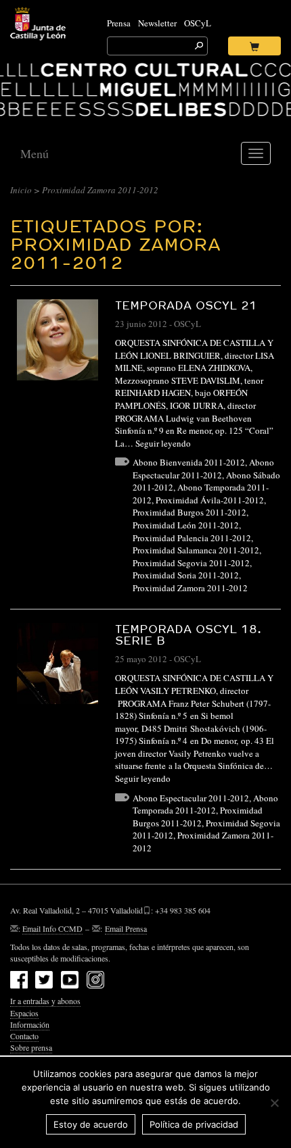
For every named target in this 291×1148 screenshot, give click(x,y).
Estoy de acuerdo (90, 1124)
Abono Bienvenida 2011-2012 (189, 462)
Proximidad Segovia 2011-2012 (191, 563)
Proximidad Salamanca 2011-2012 (196, 550)
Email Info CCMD (52, 928)
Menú (34, 153)
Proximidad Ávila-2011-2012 (210, 500)
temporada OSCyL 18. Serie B (188, 634)
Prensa (119, 23)
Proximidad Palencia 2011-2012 (192, 538)
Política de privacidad (194, 1124)
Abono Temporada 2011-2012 (205, 804)
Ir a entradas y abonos (45, 1000)
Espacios (24, 1012)
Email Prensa (126, 928)
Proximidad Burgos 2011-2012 (189, 512)
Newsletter (157, 23)
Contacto (24, 1035)
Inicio (21, 190)
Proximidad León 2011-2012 (186, 525)
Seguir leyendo (163, 443)
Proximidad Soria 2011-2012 (186, 575)
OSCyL (197, 23)
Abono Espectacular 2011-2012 (203, 468)
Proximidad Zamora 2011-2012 (190, 588)
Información (29, 1024)
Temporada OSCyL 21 (186, 305)
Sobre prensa (31, 1047)
